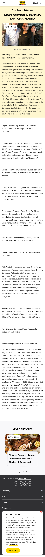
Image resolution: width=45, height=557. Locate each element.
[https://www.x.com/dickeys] (21, 485)
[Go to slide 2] (23, 471)
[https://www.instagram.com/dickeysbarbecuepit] (25, 485)
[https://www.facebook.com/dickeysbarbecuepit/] (16, 485)
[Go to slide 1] (19, 472)
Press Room (16, 10)
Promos (5, 502)
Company (6, 491)
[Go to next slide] (31, 471)
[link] (41, 3)
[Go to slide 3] (26, 471)
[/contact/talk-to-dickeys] (30, 485)
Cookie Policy (13, 544)
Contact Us (6, 508)
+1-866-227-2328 (24, 479)
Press (4, 496)
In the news (28, 10)
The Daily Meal (8, 55)
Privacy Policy (31, 542)
